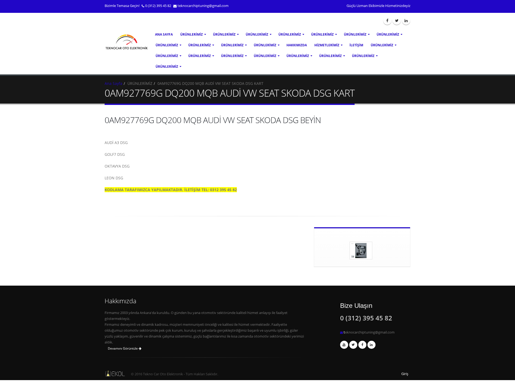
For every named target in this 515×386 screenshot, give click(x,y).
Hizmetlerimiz (326, 45)
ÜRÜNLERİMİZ (191, 34)
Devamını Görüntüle (123, 348)
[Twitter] (397, 21)
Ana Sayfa (164, 34)
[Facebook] (387, 21)
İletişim (356, 45)
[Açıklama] (371, 345)
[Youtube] (344, 345)
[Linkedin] (406, 21)
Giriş (404, 374)
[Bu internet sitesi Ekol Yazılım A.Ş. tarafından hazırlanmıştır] (114, 373)
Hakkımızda (296, 45)
